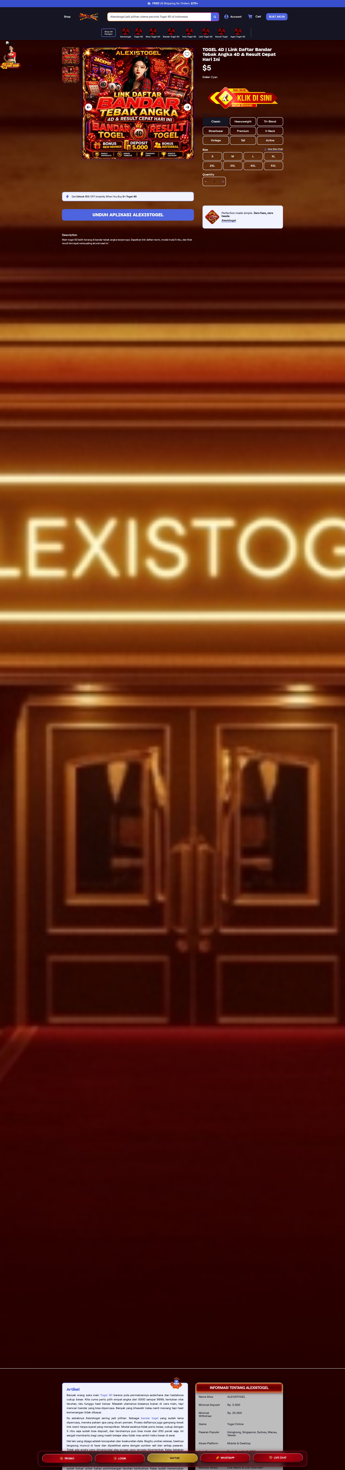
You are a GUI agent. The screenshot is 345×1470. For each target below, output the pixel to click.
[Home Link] (89, 17)
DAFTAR (175, 1458)
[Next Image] (187, 107)
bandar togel (149, 1418)
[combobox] (159, 17)
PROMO (69, 1457)
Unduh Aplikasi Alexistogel (128, 215)
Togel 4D (106, 1395)
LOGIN (122, 1457)
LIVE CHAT (280, 1458)
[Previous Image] (88, 107)
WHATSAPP (227, 1458)
